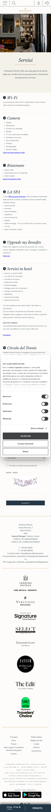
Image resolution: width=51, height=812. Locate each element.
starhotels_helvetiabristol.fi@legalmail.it (32, 562)
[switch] (45, 404)
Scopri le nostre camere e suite (14, 152)
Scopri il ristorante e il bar (12, 179)
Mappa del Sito (36, 740)
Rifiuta (25, 452)
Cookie (36, 744)
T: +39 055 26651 (25, 548)
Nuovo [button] (8, 472)
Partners (36, 747)
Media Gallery (36, 737)
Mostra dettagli (37, 428)
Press (14, 740)
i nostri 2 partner (15, 367)
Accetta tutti (26, 436)
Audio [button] (15, 472)
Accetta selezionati (25, 444)
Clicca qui (6, 256)
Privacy (13, 744)
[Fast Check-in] (47, 3)
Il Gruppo (14, 737)
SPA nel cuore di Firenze (16, 196)
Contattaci (7, 335)
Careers (14, 754)
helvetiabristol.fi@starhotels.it (32, 553)
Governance (36, 751)
